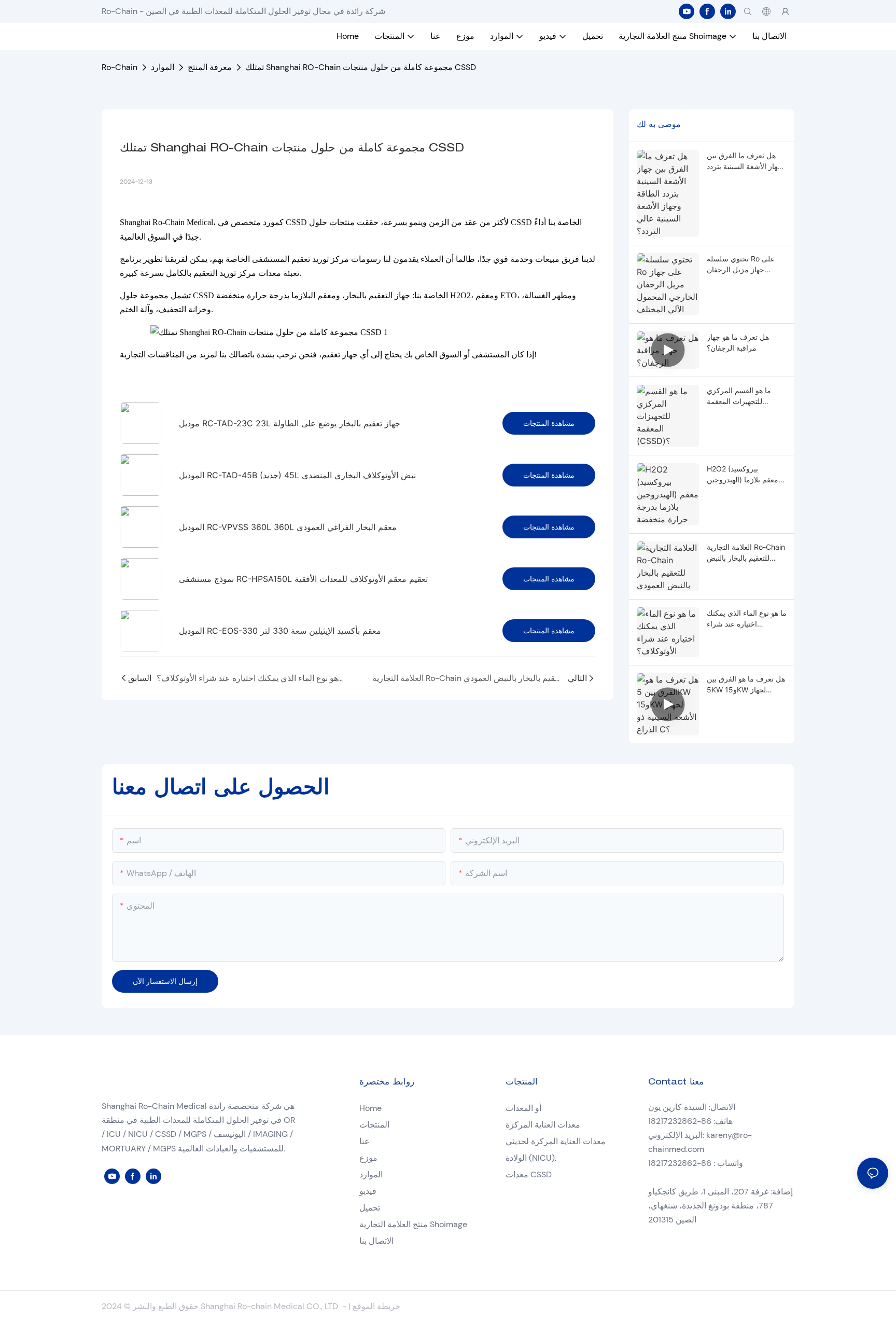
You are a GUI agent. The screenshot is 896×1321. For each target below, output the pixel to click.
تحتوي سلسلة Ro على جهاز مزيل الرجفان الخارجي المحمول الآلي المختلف (742, 264)
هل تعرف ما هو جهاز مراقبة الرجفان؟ (738, 342)
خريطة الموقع (376, 1306)
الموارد (162, 67)
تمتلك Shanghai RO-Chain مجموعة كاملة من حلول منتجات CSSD (360, 67)
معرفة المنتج (210, 67)
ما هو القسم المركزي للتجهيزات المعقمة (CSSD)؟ (739, 396)
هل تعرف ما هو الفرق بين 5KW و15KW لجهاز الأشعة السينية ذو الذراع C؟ (746, 684)
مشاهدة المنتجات (549, 423)
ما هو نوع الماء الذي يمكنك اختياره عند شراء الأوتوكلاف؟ (747, 618)
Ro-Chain (119, 67)
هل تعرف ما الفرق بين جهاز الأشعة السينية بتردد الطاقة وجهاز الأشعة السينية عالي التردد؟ (744, 161)
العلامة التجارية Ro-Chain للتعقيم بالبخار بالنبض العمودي (746, 553)
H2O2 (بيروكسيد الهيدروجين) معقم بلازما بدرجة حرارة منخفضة (742, 474)
